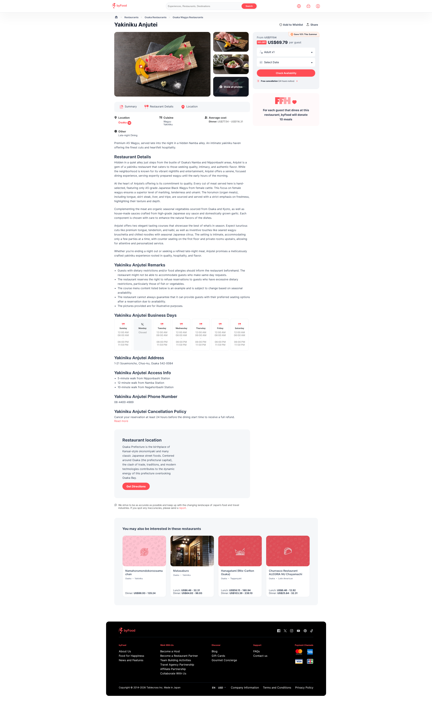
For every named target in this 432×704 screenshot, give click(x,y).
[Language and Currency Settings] (299, 6)
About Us (125, 651)
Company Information (245, 687)
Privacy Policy (304, 687)
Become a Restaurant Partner (179, 655)
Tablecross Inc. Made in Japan (163, 687)
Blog (214, 651)
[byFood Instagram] (292, 631)
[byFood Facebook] (279, 631)
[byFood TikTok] (311, 631)
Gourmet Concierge (224, 660)
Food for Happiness (131, 655)
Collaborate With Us (173, 673)
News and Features (131, 660)
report (182, 507)
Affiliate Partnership (173, 669)
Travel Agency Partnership (177, 664)
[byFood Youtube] (298, 631)
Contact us (260, 655)
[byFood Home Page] (119, 7)
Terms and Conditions (277, 687)
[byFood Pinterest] (305, 631)
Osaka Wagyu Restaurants (188, 17)
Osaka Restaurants (156, 17)
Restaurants (131, 17)
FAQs (256, 651)
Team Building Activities (175, 660)
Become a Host (170, 651)
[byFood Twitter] (285, 631)
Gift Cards (218, 655)
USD (220, 687)
